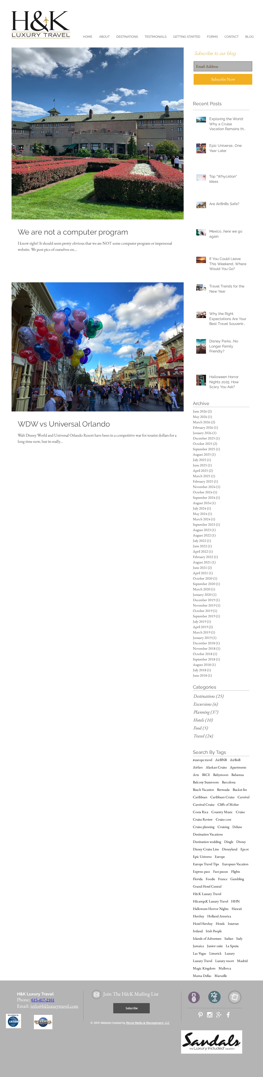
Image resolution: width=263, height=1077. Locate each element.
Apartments (238, 767)
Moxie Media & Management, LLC (148, 1023)
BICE (206, 775)
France (222, 879)
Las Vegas (199, 953)
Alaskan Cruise (216, 767)
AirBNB (221, 760)
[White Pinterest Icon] (200, 1014)
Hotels (220, 923)
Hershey (198, 916)
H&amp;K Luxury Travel (210, 901)
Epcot (244, 849)
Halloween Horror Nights (211, 909)
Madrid (242, 961)
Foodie (210, 879)
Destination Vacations (208, 834)
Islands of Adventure (207, 938)
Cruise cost (223, 819)
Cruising (223, 827)
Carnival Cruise (203, 804)
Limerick (215, 953)
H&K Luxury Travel (207, 894)
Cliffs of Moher (228, 804)
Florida (198, 879)
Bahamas (237, 775)
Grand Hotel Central (207, 886)
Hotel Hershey (203, 923)
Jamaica (198, 946)
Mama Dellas (202, 976)
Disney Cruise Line (206, 849)
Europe (220, 856)
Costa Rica (200, 812)
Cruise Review (203, 819)
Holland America (219, 916)
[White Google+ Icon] (219, 1014)
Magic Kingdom (204, 968)
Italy (239, 938)
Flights (235, 871)
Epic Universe (202, 856)
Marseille (220, 976)
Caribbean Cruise (222, 797)
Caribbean (200, 797)
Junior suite (215, 946)
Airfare (198, 767)
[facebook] (228, 1014)
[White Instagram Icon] (209, 1014)
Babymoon (220, 775)
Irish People (214, 931)
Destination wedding (207, 842)
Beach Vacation (203, 789)
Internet (233, 923)
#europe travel (202, 760)
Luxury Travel (202, 961)
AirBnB (235, 760)
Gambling (237, 879)
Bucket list (240, 789)
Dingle (228, 842)
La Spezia (232, 946)
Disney (241, 842)
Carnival (243, 797)
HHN (235, 901)
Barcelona (229, 782)
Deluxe (237, 827)
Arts (196, 775)
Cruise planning (203, 827)
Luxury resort (224, 961)
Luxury (230, 953)
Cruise (240, 812)
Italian (228, 938)
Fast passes (220, 871)
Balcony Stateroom (206, 782)
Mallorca (225, 968)
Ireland (198, 931)
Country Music (222, 812)
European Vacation (235, 864)
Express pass (201, 871)
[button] (104, 37)
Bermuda (223, 789)
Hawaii (237, 909)
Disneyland (229, 849)
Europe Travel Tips (206, 864)
